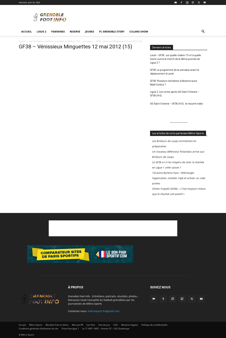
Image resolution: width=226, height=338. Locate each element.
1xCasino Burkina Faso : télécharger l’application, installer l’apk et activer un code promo (178, 178)
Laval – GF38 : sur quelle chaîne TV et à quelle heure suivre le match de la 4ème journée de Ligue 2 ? (175, 59)
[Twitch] (193, 2)
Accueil (26, 31)
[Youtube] (204, 2)
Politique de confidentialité (154, 324)
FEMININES (58, 31)
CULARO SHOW (138, 31)
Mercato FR (77, 324)
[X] (198, 2)
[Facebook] (181, 2)
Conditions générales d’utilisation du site (38, 328)
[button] (203, 32)
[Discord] (175, 2)
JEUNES (89, 31)
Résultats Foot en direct (57, 324)
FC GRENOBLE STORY (111, 31)
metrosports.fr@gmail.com (103, 311)
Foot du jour (104, 324)
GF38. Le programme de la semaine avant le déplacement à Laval (174, 72)
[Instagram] (187, 2)
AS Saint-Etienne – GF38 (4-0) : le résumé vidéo (176, 103)
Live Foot (90, 324)
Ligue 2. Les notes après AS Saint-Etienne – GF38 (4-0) (174, 93)
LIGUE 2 (41, 31)
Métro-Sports (35, 324)
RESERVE (75, 31)
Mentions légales (129, 324)
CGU (115, 324)
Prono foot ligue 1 (70, 328)
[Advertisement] (143, 18)
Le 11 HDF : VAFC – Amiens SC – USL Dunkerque (105, 328)
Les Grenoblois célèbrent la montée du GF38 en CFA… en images (61, 41)
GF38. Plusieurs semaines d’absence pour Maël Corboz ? (173, 82)
